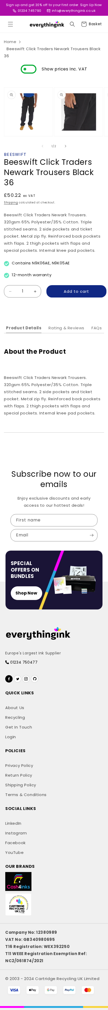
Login (10, 737)
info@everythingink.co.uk (73, 10)
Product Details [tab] (23, 328)
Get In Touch (18, 727)
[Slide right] (65, 146)
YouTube (14, 852)
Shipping (11, 202)
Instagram (16, 833)
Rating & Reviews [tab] (66, 328)
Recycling (15, 717)
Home (10, 41)
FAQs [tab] (96, 328)
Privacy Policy (19, 765)
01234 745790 (29, 10)
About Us (14, 707)
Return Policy (18, 775)
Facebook (15, 842)
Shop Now (26, 593)
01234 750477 (23, 662)
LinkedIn (13, 823)
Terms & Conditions (26, 794)
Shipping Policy (20, 785)
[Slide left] (42, 146)
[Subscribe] (91, 535)
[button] (10, 24)
